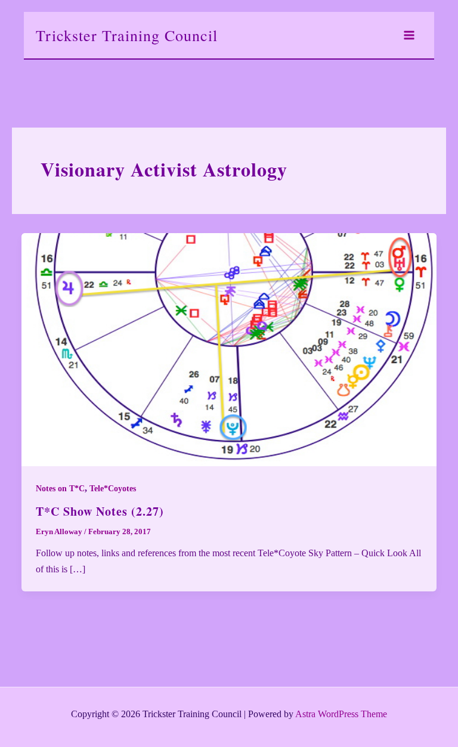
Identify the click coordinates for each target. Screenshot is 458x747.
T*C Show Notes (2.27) (100, 511)
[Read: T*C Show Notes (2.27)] (229, 348)
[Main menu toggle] (409, 35)
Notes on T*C (60, 488)
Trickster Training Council (127, 35)
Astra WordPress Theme (341, 714)
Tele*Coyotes (112, 488)
